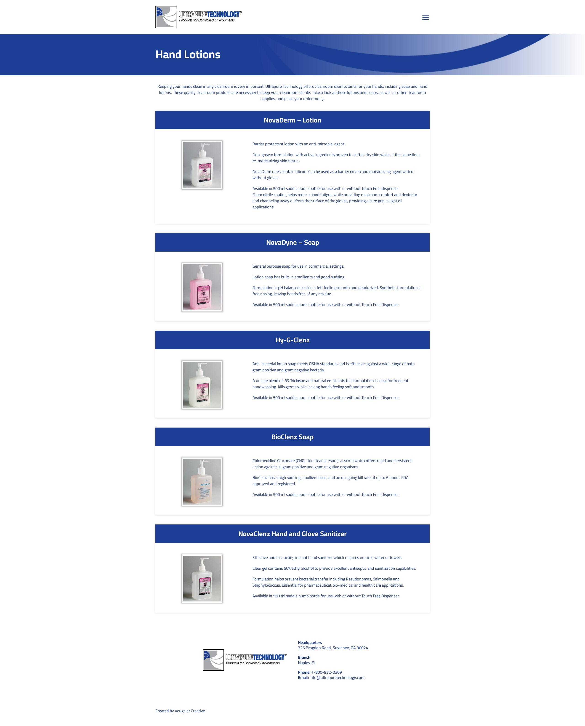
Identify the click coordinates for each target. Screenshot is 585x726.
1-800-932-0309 (326, 672)
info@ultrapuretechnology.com (337, 677)
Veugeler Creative (190, 711)
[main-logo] (198, 8)
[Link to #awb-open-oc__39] (426, 17)
